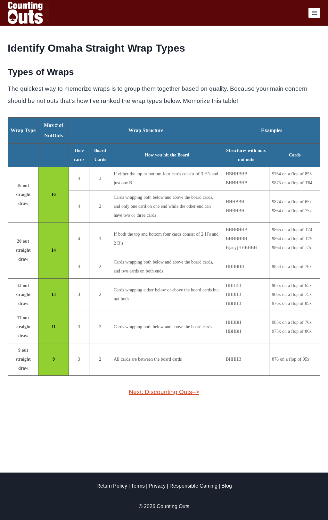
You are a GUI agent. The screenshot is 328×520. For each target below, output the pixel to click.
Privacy (157, 486)
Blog (232, 486)
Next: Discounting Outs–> (164, 392)
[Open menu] (314, 13)
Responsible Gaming (197, 486)
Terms (136, 486)
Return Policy (107, 486)
